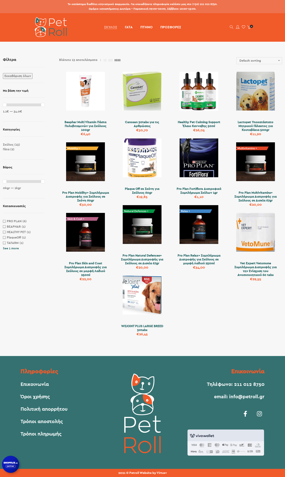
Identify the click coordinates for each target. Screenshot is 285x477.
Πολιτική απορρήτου (44, 409)
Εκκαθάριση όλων (17, 76)
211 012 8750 (249, 384)
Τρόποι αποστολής (42, 422)
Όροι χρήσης (35, 397)
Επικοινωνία (35, 384)
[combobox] (259, 60)
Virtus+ (162, 472)
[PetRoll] (49, 35)
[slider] (5, 105)
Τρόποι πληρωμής (41, 434)
